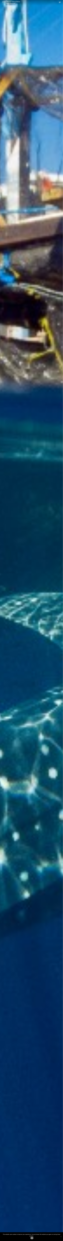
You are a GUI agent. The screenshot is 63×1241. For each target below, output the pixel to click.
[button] (60, 2)
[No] (61, 1236)
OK (32, 1238)
